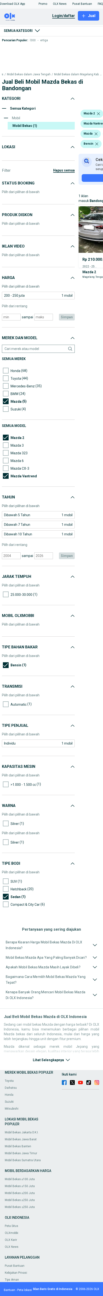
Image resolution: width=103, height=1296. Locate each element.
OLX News (11, 1247)
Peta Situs (11, 1226)
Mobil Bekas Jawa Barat (21, 1139)
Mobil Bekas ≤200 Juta (20, 1193)
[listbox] (98, 113)
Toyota (9, 1081)
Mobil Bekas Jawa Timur (21, 1153)
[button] (12, 4)
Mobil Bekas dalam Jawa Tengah (29, 74)
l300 (33, 40)
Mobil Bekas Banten (18, 1146)
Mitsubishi (11, 1108)
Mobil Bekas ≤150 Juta (20, 1186)
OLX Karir (11, 1240)
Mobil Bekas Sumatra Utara (23, 1160)
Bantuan (9, 1290)
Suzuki (9, 1101)
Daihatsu (11, 1087)
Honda (9, 1094)
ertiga (44, 40)
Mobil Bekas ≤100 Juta (20, 1179)
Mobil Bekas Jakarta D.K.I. (22, 1132)
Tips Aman (12, 1279)
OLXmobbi (11, 1233)
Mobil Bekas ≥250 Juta (20, 1207)
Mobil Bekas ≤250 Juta (20, 1200)
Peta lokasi (24, 1290)
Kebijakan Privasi (16, 1272)
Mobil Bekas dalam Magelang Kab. (76, 74)
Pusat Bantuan (14, 1265)
